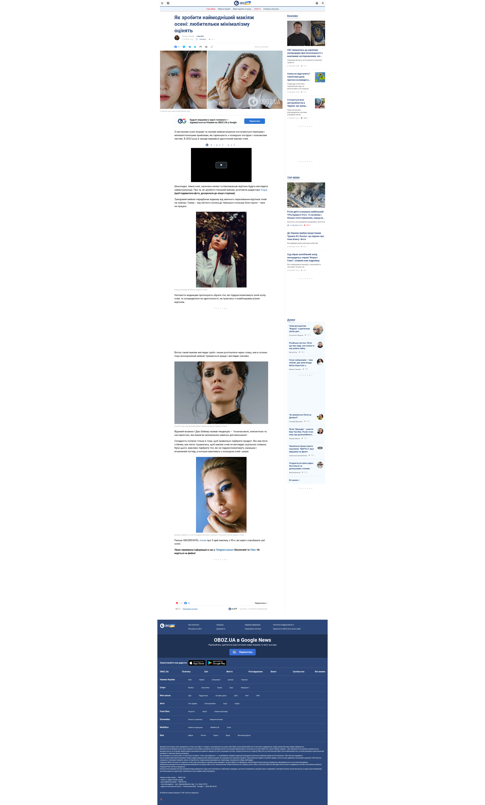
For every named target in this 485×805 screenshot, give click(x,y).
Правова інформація (252, 625)
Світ (206, 671)
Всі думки (293, 480)
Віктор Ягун (293, 352)
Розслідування (256, 671)
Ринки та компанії (195, 719)
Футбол (191, 688)
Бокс (231, 688)
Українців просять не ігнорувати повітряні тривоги (304, 61)
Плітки (203, 735)
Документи (220, 629)
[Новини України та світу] (232, 610)
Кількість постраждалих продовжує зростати (306, 222)
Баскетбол (205, 688)
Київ (189, 680)
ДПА (236, 696)
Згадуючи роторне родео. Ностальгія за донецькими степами (301, 466)
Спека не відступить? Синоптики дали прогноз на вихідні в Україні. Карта (298, 76)
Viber (253, 549)
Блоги (273, 671)
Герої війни (210, 9)
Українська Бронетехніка (298, 456)
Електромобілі (210, 704)
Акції (225, 704)
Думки (291, 319)
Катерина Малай (188, 36)
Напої (204, 711)
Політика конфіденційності (283, 625)
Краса (216, 735)
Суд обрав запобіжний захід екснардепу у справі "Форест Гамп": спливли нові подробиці (303, 257)
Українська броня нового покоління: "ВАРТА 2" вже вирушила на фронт (301, 449)
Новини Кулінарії (220, 711)
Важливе (292, 15)
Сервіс (237, 704)
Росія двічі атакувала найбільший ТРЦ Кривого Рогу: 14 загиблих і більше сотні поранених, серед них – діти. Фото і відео (305, 214)
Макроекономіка (216, 719)
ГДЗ (189, 696)
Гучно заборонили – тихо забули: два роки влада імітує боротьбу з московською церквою (301, 363)
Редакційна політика (190, 609)
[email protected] (189, 786)
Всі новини (320, 671)
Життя (229, 671)
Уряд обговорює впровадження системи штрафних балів (297, 112)
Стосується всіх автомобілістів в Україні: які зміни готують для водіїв (297, 103)
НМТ (258, 696)
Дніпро (230, 680)
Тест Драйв (192, 704)
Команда (219, 625)
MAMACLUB (214, 727)
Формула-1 (245, 688)
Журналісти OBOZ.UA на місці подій (286, 629)
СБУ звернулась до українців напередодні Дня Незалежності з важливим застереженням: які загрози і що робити (305, 53)
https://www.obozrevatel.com (243, 747)
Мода (228, 735)
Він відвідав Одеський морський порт (302, 243)
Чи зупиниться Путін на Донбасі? (300, 416)
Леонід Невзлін (294, 438)
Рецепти (191, 711)
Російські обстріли (271, 9)
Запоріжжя (216, 680)
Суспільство (298, 671)
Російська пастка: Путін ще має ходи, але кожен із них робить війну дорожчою (301, 346)
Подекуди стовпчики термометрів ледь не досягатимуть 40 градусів (298, 86)
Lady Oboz (200, 36)
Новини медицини (195, 727)
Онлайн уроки (221, 696)
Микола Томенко (295, 369)
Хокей (219, 688)
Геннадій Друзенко (296, 421)
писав (203, 540)
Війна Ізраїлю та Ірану (242, 9)
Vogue (264, 189)
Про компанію (193, 625)
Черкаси (244, 680)
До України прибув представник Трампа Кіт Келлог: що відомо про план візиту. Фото (305, 236)
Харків (201, 680)
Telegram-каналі (224, 549)
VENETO (257, 9)
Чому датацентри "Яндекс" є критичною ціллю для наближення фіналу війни (299, 329)
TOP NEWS (293, 177)
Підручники (203, 696)
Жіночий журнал (244, 735)
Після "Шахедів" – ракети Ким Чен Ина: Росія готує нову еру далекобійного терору (301, 432)
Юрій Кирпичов (294, 472)
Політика (186, 671)
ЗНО (247, 696)
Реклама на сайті (195, 629)
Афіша (190, 735)
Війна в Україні (224, 9)
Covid (229, 727)
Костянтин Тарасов (296, 335)
